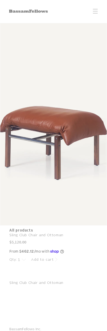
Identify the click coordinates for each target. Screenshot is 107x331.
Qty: (13, 259)
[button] (95, 11)
